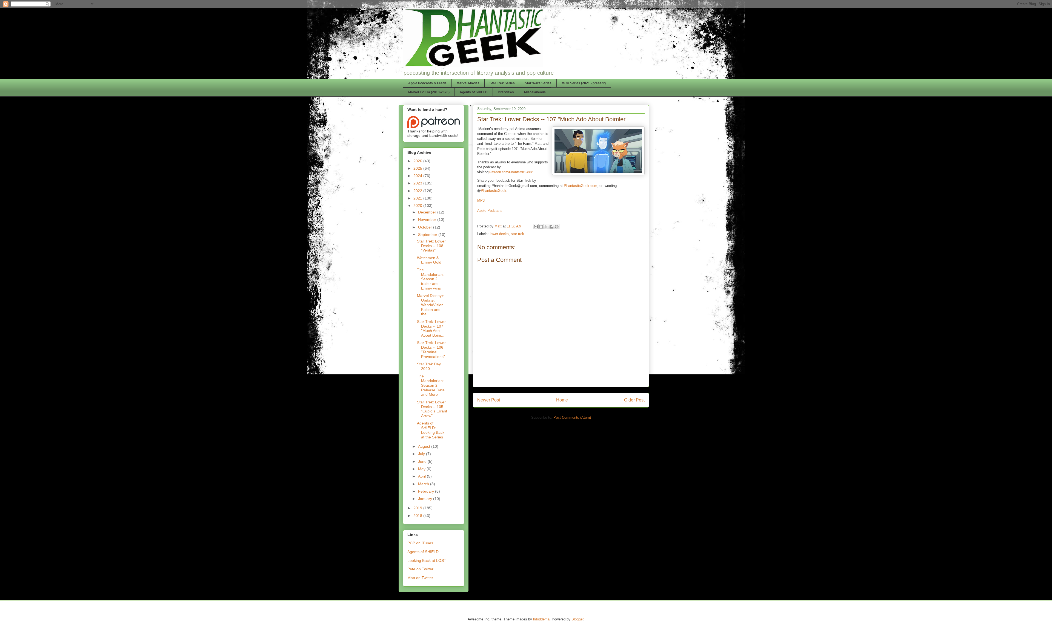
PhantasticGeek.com (580, 186)
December (427, 212)
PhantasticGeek (493, 191)
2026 (418, 161)
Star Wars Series (538, 83)
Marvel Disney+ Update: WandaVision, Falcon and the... (431, 304)
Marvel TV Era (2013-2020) (429, 92)
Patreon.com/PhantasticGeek (511, 172)
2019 (418, 508)
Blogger (577, 619)
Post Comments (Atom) (572, 417)
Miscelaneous (535, 92)
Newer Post (488, 400)
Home (562, 400)
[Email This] (536, 226)
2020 (418, 205)
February (426, 491)
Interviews (506, 92)
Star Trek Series (502, 83)
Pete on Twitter (420, 569)
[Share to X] (546, 226)
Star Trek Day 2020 (429, 366)
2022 (418, 191)
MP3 (481, 200)
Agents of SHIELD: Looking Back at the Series (430, 430)
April (422, 476)
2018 (418, 515)
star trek (517, 234)
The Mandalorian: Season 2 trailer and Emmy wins (430, 279)
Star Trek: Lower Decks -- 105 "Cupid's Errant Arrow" (432, 409)
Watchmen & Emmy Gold (429, 260)
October (425, 227)
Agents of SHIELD (474, 92)
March (424, 484)
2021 (418, 198)
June (423, 461)
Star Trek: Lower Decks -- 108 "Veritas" (431, 246)
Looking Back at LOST (426, 560)
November (427, 219)
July (422, 454)
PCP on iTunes (420, 543)
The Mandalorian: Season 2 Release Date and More (431, 385)
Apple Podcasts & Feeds (427, 83)
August (424, 446)
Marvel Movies (468, 83)
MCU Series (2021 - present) (584, 83)
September (428, 234)
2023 (418, 183)
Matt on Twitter (420, 578)
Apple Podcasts (489, 211)
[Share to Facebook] (551, 226)
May (422, 469)
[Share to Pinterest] (556, 226)
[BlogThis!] (541, 226)
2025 (418, 168)
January (425, 498)
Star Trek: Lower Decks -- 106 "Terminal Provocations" (431, 349)
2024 (418, 176)
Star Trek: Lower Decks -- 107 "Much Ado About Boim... (431, 328)
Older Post (634, 400)
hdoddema (541, 619)
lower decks (499, 234)
